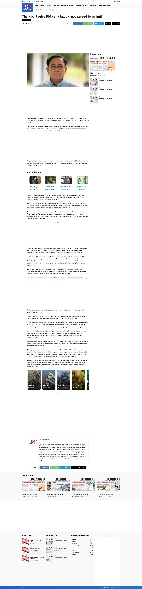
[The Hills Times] (27, 7)
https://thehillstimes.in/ (43, 442)
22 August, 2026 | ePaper (105, 80)
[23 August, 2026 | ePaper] (102, 64)
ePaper (91, 72)
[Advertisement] (71, 39)
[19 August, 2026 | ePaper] (94, 91)
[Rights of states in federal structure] (25, 558)
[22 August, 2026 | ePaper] (94, 82)
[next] (119, 10)
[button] (117, 5)
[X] (44, 460)
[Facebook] (39, 460)
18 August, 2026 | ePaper (105, 98)
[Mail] (41, 460)
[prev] (116, 10)
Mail (114, 587)
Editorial (26, 535)
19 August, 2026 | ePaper (105, 89)
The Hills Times (30, 23)
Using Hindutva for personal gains (35, 549)
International (26, 20)
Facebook (105, 587)
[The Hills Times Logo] (28, 587)
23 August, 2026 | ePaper (49, 9)
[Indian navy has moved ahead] (25, 541)
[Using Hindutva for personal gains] (25, 550)
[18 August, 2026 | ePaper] (94, 100)
